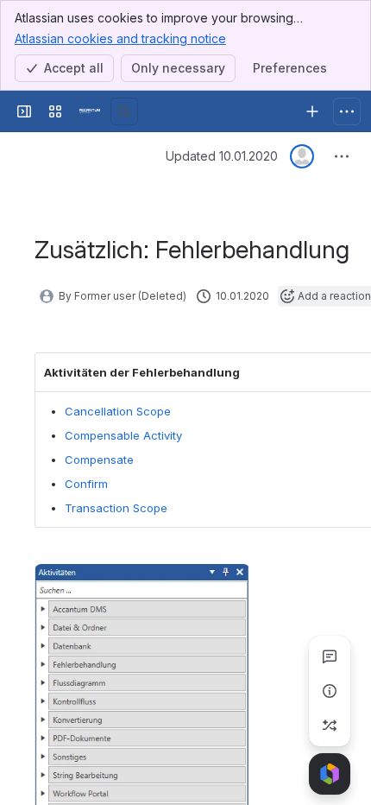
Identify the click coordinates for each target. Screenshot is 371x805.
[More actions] (341, 156)
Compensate (99, 459)
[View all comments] (329, 656)
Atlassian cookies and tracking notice (120, 38)
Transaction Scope (116, 508)
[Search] (124, 111)
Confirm (86, 484)
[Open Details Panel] (329, 691)
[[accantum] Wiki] (90, 111)
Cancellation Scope (118, 411)
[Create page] (329, 725)
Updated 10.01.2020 (222, 156)
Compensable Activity (123, 435)
